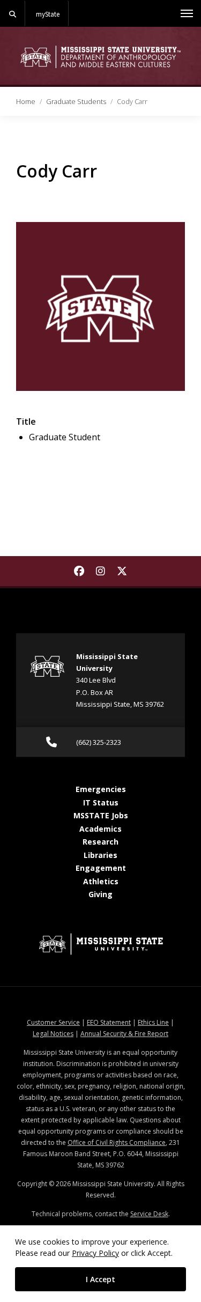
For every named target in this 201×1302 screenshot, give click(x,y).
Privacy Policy (95, 1253)
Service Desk (149, 1213)
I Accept (100, 1279)
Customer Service (53, 1022)
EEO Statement (109, 1022)
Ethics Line (153, 1022)
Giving (100, 894)
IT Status (100, 802)
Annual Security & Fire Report (124, 1033)
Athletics (100, 881)
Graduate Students (76, 101)
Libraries (100, 855)
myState (47, 14)
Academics (100, 829)
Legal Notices (53, 1033)
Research (100, 842)
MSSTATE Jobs (100, 815)
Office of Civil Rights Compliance (117, 1142)
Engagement (101, 868)
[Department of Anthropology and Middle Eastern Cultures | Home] (100, 56)
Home (25, 101)
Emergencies (101, 789)
